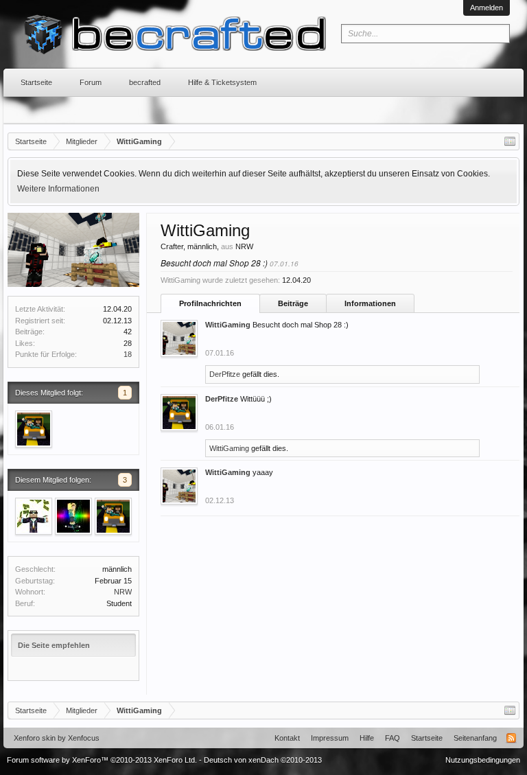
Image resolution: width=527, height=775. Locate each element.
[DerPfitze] (33, 429)
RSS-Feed (511, 737)
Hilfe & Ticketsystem (222, 82)
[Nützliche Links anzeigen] (509, 141)
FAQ (392, 738)
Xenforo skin (35, 738)
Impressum (330, 738)
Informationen (370, 303)
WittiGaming (227, 325)
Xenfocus (83, 738)
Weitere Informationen (58, 189)
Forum (91, 82)
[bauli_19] (73, 516)
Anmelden (486, 7)
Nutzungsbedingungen (482, 760)
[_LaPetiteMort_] (33, 516)
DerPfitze (224, 374)
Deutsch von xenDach (263, 760)
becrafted (145, 82)
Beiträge (293, 303)
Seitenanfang (475, 738)
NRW (123, 592)
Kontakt (287, 738)
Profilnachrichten (210, 303)
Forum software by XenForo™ (102, 760)
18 (128, 354)
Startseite (36, 82)
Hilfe (367, 738)
